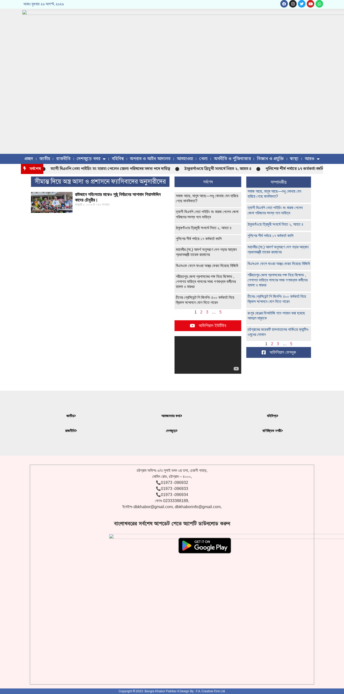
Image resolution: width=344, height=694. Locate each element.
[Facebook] (284, 4)
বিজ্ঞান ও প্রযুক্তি (270, 158)
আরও (309, 158)
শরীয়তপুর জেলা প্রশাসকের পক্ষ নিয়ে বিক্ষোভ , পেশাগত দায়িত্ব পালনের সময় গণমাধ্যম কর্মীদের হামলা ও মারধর (206, 281)
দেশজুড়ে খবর (88, 158)
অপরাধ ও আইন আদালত (150, 158)
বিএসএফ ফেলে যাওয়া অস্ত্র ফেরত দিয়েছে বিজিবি (207, 266)
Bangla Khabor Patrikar (161, 691)
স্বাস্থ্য (294, 158)
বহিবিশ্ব (118, 158)
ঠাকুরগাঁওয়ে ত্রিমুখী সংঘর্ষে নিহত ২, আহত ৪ (211, 169)
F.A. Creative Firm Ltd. (210, 691)
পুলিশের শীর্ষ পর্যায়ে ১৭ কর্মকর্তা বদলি (288, 169)
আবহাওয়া (185, 158)
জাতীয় (44, 158)
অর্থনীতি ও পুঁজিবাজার (232, 158)
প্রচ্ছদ (28, 158)
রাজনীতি (63, 158)
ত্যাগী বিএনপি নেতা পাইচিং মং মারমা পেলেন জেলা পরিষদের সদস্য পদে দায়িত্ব (104, 169)
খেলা (203, 158)
